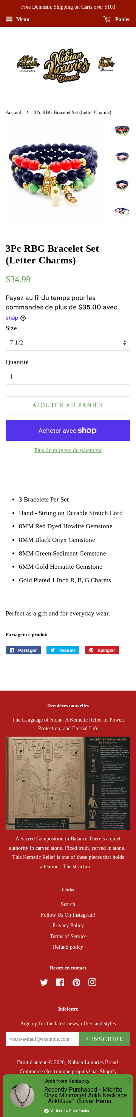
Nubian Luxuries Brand (93, 1062)
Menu (22, 19)
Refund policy (68, 947)
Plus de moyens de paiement (68, 450)
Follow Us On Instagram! (68, 915)
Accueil (14, 112)
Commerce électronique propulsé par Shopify (68, 1071)
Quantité (17, 362)
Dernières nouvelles (68, 705)
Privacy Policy (68, 925)
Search (68, 904)
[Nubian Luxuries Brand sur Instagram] (92, 984)
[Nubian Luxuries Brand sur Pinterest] (76, 984)
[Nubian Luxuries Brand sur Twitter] (44, 984)
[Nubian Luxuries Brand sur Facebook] (60, 984)
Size (11, 328)
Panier (122, 19)
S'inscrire (104, 1039)
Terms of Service (68, 936)
